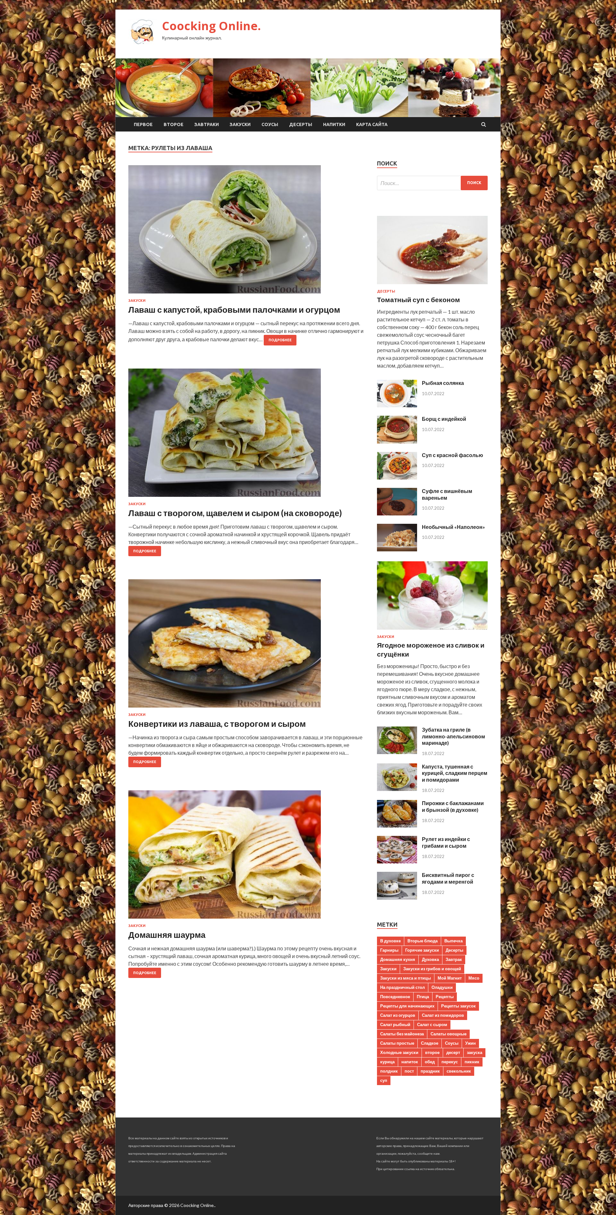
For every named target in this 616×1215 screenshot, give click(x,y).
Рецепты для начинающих (407, 1005)
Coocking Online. (211, 26)
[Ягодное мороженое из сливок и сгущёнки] (432, 631)
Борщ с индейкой (444, 419)
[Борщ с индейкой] (397, 441)
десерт (453, 1052)
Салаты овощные (448, 1033)
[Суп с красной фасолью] (397, 477)
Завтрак (454, 959)
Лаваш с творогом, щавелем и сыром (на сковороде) (235, 513)
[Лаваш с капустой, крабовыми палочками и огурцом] (246, 232)
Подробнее (280, 340)
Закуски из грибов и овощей (432, 968)
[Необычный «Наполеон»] (397, 549)
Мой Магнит (450, 978)
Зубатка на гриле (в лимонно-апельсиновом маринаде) (453, 736)
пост (409, 1071)
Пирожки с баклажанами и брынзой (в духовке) (453, 806)
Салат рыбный (395, 1024)
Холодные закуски (399, 1052)
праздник (430, 1071)
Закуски (240, 124)
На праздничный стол (402, 987)
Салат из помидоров (443, 1015)
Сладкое (429, 1043)
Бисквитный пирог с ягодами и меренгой (448, 878)
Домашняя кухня (397, 959)
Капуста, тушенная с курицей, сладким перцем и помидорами (454, 773)
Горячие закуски (422, 950)
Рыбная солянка (443, 383)
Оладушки (442, 987)
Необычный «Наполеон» (453, 527)
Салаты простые (397, 1043)
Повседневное (395, 996)
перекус (449, 1061)
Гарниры (389, 950)
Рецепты (445, 996)
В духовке (390, 940)
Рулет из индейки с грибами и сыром (446, 842)
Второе (174, 124)
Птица (423, 996)
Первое (143, 124)
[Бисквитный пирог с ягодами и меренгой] (397, 898)
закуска (474, 1052)
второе (432, 1052)
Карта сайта (372, 124)
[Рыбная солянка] (397, 405)
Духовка (430, 959)
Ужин (470, 1043)
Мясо (473, 978)
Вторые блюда (422, 940)
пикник (472, 1061)
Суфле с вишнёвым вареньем (447, 494)
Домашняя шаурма (166, 935)
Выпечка (453, 940)
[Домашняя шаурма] (246, 857)
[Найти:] (432, 183)
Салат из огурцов (397, 1015)
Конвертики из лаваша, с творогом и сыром (217, 723)
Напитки (334, 124)
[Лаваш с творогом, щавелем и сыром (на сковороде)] (246, 435)
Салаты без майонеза (402, 1033)
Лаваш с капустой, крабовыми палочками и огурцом (234, 309)
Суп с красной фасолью (452, 455)
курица (387, 1061)
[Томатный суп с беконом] (432, 285)
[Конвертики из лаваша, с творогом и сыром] (246, 646)
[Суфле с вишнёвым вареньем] (397, 513)
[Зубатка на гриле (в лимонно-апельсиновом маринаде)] (397, 752)
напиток (409, 1061)
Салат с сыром (432, 1024)
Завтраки (206, 124)
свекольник (459, 1071)
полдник (389, 1071)
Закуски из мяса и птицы (405, 978)
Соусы (269, 124)
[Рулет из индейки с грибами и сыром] (397, 861)
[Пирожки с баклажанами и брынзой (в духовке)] (397, 825)
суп (383, 1080)
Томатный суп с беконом (418, 299)
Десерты (300, 124)
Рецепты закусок (458, 1005)
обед (430, 1061)
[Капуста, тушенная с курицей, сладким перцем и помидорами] (397, 789)
